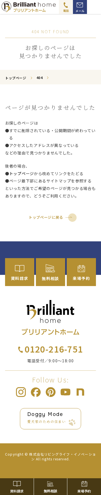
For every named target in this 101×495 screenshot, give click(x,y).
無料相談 (50, 491)
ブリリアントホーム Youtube (65, 392)
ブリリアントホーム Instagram (21, 392)
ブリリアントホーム (50, 317)
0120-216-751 (54, 349)
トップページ (21, 173)
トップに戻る (88, 468)
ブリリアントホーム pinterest (51, 392)
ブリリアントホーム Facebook (36, 392)
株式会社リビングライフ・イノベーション (62, 456)
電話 (66, 10)
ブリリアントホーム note (80, 392)
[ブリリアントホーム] (47, 7)
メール (79, 11)
